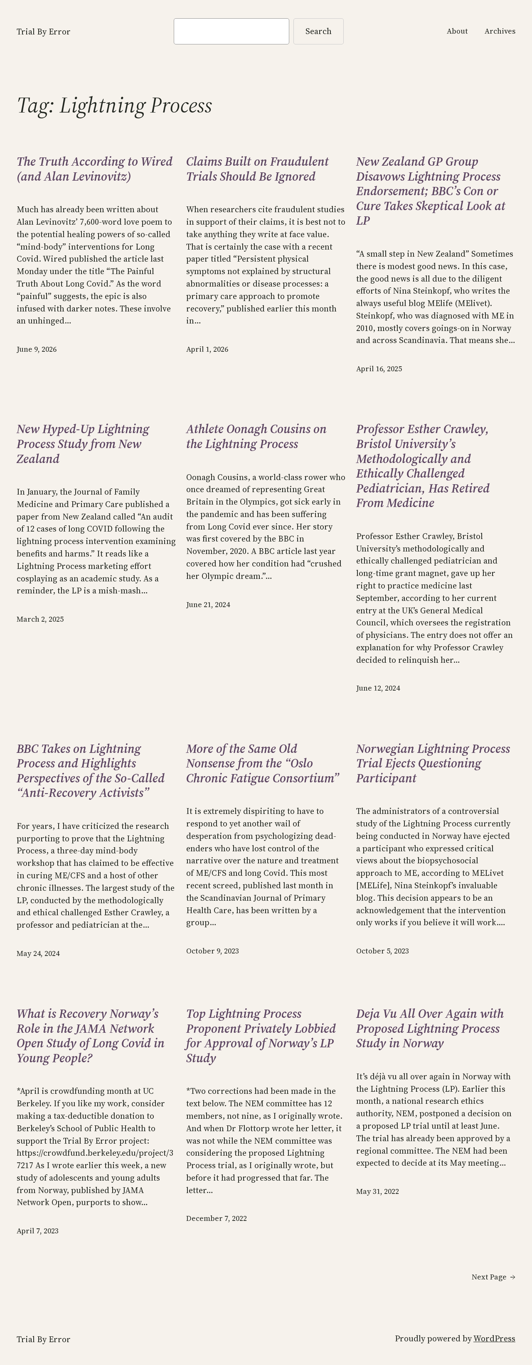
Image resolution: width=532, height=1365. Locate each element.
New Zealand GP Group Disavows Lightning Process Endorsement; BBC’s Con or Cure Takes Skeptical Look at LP (430, 191)
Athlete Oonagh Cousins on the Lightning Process (256, 436)
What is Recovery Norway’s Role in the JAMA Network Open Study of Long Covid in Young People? (91, 1035)
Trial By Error (44, 31)
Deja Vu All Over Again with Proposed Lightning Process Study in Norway (430, 1028)
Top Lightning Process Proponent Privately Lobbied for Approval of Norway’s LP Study (261, 1035)
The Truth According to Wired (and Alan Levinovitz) (94, 169)
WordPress (494, 1338)
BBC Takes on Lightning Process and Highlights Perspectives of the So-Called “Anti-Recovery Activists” (91, 770)
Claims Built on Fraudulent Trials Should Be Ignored (257, 169)
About (457, 31)
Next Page (493, 1277)
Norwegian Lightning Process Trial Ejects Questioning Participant (433, 763)
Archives (500, 31)
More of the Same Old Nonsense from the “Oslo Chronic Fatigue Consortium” (262, 763)
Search (318, 31)
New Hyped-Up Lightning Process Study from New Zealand (83, 444)
